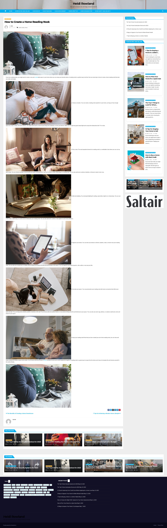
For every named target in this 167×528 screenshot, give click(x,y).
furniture (27, 487)
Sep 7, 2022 (149, 159)
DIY (51, 484)
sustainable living (15, 494)
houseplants (32, 489)
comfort (20, 27)
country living (24, 484)
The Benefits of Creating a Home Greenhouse (20, 413)
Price (45, 492)
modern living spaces (8, 492)
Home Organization (86, 11)
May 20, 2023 (10, 470)
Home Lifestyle (73, 11)
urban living (6, 497)
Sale (48, 492)
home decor (44, 487)
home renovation (24, 489)
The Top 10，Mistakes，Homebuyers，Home (34, 494)
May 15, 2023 (144, 185)
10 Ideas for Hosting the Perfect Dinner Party (63, 442)
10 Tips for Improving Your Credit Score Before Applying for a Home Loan (143, 29)
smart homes (7, 494)
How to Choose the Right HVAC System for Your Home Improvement (73, 500)
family (23, 27)
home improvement (8, 489)
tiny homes (48, 494)
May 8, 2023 (149, 81)
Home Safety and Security (103, 11)
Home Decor (36, 11)
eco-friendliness (7, 487)
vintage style (13, 497)
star (12, 26)
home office (16, 489)
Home (10, 11)
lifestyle (45, 489)
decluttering (46, 484)
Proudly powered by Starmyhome (9, 525)
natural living (17, 492)
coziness (30, 484)
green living (33, 487)
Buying (13, 484)
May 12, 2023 (149, 55)
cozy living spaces (38, 484)
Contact (154, 525)
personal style (39, 492)
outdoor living (32, 492)
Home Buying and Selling (22, 11)
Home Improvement (60, 11)
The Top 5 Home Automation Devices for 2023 (23, 442)
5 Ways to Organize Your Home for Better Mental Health (139, 32)
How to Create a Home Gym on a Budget (101, 442)
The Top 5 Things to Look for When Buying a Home (152, 105)
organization (24, 492)
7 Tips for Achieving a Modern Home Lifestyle (106, 413)
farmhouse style (20, 487)
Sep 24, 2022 (149, 133)
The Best (22, 494)
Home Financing (47, 11)
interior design (39, 489)
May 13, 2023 (156, 185)
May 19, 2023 (132, 185)
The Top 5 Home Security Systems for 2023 (136, 22)
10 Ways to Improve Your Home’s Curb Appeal (68, 506)
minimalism (50, 489)
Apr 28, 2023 (149, 107)
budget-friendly (7, 484)
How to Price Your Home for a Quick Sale (67, 503)
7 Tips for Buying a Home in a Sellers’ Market (137, 35)
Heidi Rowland (83, 3)
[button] (162, 11)
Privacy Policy (160, 525)
